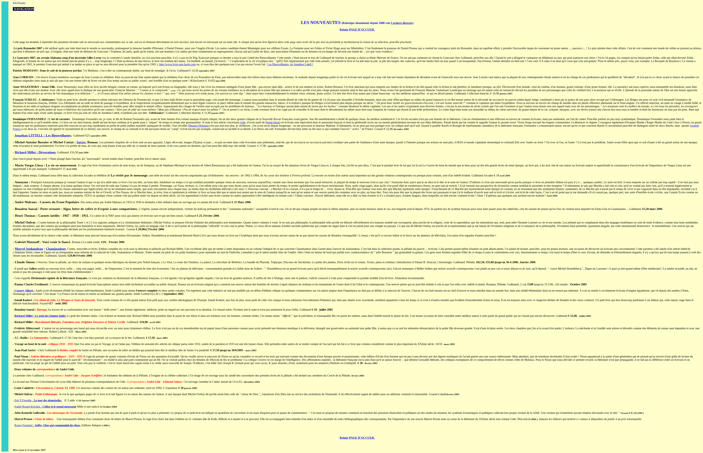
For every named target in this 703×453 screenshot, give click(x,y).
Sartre (81, 142)
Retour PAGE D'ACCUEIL (357, 29)
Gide (242, 122)
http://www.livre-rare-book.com (177, 64)
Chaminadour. (56, 249)
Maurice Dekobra (198, 125)
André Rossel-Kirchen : (45, 406)
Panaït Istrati (272, 122)
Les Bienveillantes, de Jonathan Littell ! (290, 64)
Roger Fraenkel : (47, 425)
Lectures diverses (401, 23)
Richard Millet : (24, 315)
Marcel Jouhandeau (29, 249)
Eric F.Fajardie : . (38, 400)
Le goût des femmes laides (50, 315)
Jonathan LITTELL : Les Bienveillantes (42, 135)
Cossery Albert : (24, 290)
